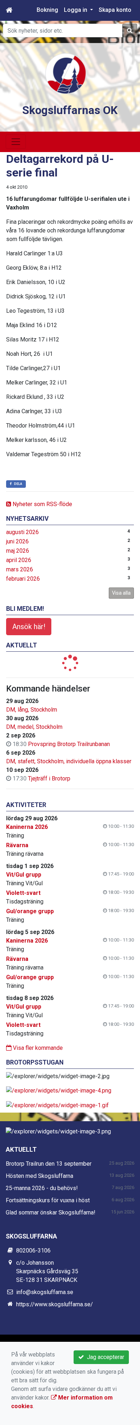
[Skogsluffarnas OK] (65, 73)
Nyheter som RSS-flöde (41, 504)
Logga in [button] (76, 9)
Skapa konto (115, 9)
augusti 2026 (22, 532)
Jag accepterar (104, 1357)
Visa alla (121, 593)
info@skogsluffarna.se (44, 1292)
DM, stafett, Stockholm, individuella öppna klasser (68, 761)
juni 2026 (17, 541)
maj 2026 (17, 550)
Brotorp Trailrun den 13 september (49, 1163)
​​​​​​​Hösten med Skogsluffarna (39, 1175)
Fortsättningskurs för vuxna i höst (48, 1200)
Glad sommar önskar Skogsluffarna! (50, 1212)
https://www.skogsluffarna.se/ (54, 1304)
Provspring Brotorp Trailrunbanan (69, 744)
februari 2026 (23, 578)
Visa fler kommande (37, 1047)
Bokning (47, 9)
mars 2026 (19, 569)
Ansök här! (28, 626)
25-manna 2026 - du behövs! (42, 1188)
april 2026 (18, 560)
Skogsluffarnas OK (70, 110)
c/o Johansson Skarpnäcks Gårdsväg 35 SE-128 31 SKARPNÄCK (47, 1271)
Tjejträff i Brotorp (49, 778)
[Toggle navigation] (16, 142)
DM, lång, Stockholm (31, 709)
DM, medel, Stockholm (34, 726)
